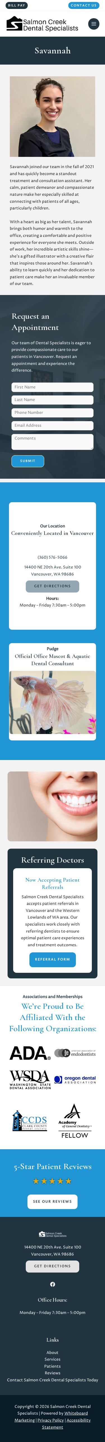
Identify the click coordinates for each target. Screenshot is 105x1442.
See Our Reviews (52, 1201)
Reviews (52, 1373)
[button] (17, 5)
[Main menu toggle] (94, 24)
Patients (52, 1366)
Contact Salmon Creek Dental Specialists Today (52, 1380)
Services (52, 1359)
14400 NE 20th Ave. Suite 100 (52, 567)
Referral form (52, 959)
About (52, 1352)
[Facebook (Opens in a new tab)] (52, 1284)
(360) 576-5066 (52, 557)
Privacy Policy (51, 1420)
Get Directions (52, 1266)
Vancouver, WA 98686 (52, 574)
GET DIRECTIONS (52, 586)
